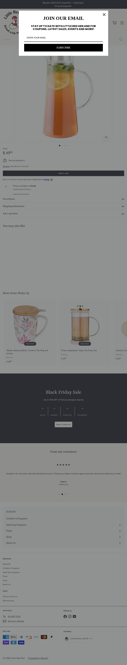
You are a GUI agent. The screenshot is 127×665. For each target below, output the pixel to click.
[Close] (104, 15)
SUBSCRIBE (63, 47)
